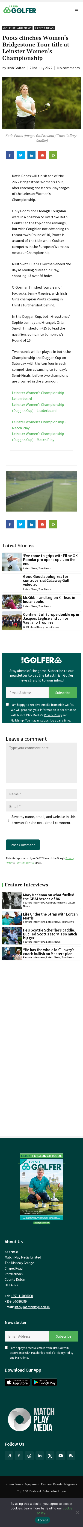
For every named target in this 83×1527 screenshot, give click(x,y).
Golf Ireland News (17, 28)
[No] (77, 1512)
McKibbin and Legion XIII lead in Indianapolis (49, 599)
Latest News (44, 28)
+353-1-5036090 (22, 1296)
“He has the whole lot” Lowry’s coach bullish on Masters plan (48, 951)
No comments (68, 67)
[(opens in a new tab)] (41, 1187)
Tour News (45, 568)
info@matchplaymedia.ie (32, 1307)
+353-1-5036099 (16, 1301)
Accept (42, 1520)
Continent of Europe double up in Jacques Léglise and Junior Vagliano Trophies (51, 618)
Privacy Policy (53, 715)
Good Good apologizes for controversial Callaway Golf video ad (46, 580)
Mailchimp (17, 720)
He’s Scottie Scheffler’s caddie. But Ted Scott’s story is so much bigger (50, 934)
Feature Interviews (34, 902)
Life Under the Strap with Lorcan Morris (50, 916)
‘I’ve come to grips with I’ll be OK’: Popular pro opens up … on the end (51, 559)
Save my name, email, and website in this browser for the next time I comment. (44, 819)
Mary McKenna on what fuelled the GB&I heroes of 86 (48, 896)
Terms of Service (24, 862)
